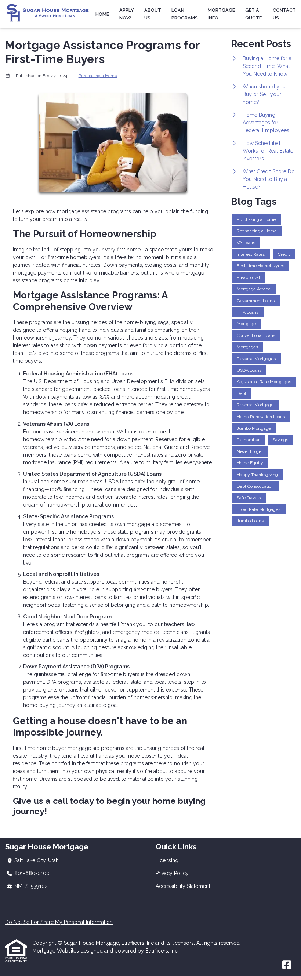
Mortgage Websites (56, 951)
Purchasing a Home (98, 75)
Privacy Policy (172, 873)
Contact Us (284, 14)
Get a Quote (253, 14)
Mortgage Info (221, 14)
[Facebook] (286, 965)
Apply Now (126, 14)
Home (102, 14)
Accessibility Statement (183, 886)
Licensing (167, 860)
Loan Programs (184, 14)
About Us (152, 14)
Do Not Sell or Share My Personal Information (59, 922)
